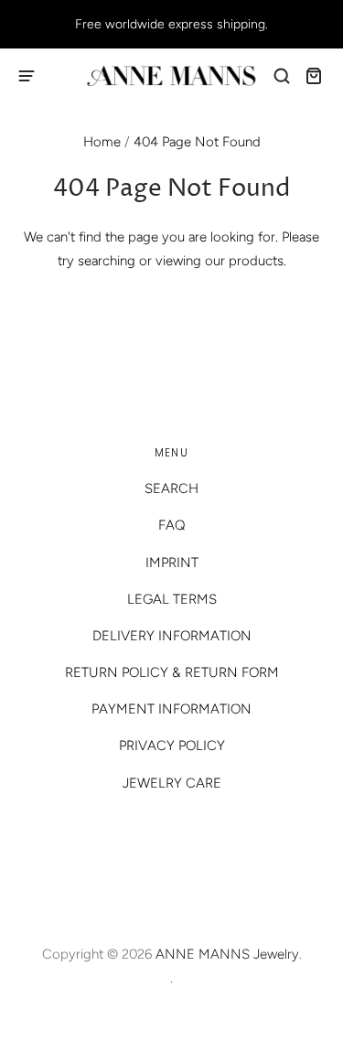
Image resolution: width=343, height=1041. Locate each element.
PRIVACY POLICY (172, 745)
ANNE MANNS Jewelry (227, 954)
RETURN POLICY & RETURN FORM (172, 672)
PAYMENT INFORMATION (171, 709)
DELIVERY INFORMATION (172, 636)
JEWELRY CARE (172, 783)
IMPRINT (171, 562)
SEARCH (171, 488)
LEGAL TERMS (172, 599)
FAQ (172, 525)
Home (102, 142)
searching (106, 260)
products (256, 260)
